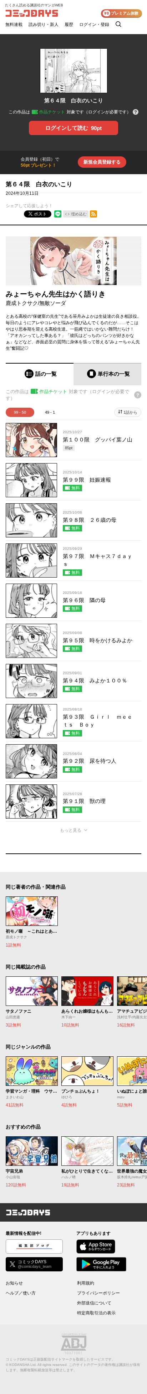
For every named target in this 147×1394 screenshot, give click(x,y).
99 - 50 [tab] (20, 412)
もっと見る (70, 830)
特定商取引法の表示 (96, 1312)
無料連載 (13, 24)
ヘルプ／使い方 (21, 1293)
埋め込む (79, 214)
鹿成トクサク (22, 303)
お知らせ (14, 1283)
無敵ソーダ (52, 303)
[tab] (40, 374)
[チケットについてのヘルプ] (135, 112)
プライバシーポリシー (98, 1293)
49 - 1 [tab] (50, 412)
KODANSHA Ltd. (23, 1365)
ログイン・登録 (94, 24)
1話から (130, 412)
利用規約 (85, 1283)
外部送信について (94, 1303)
